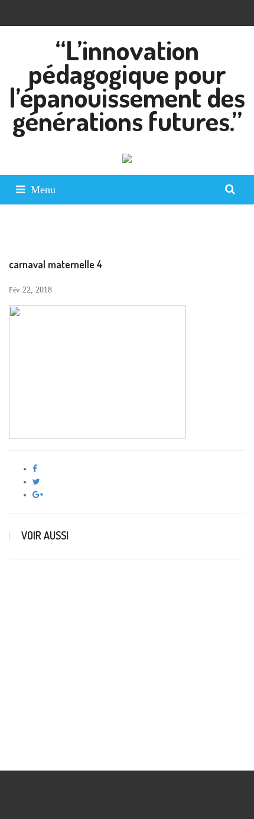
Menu (43, 190)
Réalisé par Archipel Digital (55, 752)
